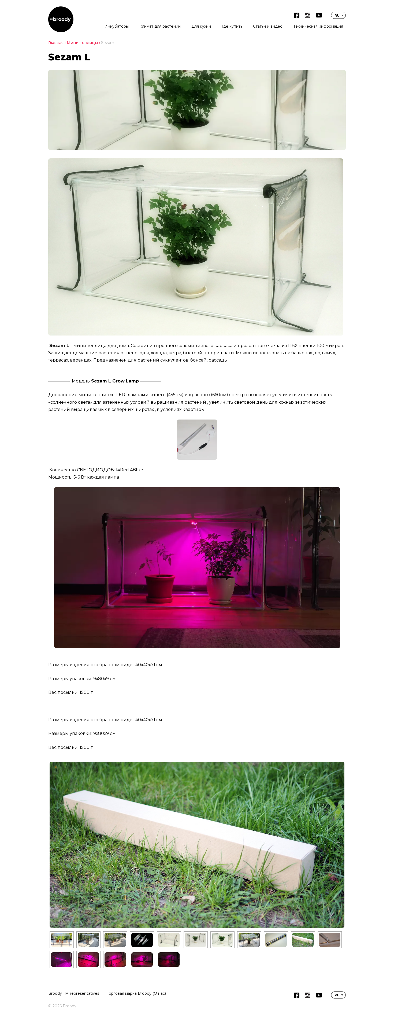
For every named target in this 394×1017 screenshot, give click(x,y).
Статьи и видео (268, 26)
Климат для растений (160, 26)
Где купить (232, 26)
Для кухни (201, 26)
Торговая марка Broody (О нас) (136, 993)
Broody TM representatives (73, 993)
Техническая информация (318, 26)
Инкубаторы (117, 26)
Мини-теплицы (82, 42)
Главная (56, 42)
